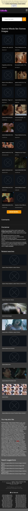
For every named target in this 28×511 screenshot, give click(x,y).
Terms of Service (19, 481)
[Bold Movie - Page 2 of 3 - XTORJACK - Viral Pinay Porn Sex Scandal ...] (8, 97)
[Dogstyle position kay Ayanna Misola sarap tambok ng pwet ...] (8, 62)
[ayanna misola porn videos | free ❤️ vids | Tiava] (8, 167)
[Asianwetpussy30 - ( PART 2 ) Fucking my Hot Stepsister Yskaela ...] (21, 115)
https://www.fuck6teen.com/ (21, 497)
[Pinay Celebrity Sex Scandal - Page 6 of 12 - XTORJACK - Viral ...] (21, 45)
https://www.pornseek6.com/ (21, 499)
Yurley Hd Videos (13, 433)
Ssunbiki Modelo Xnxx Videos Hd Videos (16, 455)
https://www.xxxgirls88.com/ (21, 495)
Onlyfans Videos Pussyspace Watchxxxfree (16, 429)
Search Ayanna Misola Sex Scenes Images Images (14, 473)
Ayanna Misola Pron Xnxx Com (9, 380)
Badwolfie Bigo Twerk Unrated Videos (10, 422)
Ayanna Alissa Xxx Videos (8, 300)
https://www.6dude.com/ (7, 498)
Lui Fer (2, 430)
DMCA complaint (9, 246)
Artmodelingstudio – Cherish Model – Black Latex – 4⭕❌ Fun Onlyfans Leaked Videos (13, 441)
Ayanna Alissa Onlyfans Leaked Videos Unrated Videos (14, 283)
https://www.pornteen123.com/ (20, 500)
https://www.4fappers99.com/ (7, 496)
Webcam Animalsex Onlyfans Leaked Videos (15, 451)
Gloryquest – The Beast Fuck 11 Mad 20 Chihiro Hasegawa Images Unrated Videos (13, 448)
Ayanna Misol (5, 397)
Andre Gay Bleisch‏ (9, 439)
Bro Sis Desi (12, 442)
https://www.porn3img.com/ (21, 505)
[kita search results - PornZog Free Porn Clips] (21, 62)
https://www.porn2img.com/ (21, 504)
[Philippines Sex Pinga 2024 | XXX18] (21, 150)
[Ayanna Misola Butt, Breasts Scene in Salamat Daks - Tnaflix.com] (8, 132)
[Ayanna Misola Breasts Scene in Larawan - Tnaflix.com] (8, 115)
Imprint (13, 481)
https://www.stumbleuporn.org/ (21, 507)
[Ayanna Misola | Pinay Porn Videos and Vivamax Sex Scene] (21, 185)
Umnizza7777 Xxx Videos (7, 453)
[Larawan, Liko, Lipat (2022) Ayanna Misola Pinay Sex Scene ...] (8, 45)
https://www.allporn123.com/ (21, 501)
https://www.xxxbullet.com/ (7, 503)
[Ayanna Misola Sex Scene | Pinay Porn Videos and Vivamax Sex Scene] (21, 97)
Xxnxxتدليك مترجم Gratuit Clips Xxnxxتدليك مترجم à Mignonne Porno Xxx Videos (13, 436)
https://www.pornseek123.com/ (21, 498)
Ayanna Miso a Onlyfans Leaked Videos (11, 332)
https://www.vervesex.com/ (7, 502)
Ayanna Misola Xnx (6, 364)
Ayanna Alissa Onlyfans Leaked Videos (11, 267)
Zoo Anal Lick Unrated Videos (12, 454)
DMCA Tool (19, 483)
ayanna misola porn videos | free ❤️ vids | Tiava (13, 170)
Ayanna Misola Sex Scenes (8, 348)
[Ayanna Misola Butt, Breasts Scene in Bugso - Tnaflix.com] (21, 167)
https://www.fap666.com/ (7, 499)
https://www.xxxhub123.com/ (7, 504)
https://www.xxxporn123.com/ (7, 505)
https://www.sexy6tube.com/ (21, 496)
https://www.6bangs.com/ (7, 497)
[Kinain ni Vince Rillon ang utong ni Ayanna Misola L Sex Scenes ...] (8, 80)
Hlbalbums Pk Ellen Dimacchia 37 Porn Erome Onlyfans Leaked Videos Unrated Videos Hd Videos (13, 445)
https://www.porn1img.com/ (21, 503)
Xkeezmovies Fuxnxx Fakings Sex (9, 426)
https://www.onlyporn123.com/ (20, 502)
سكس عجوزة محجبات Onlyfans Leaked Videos (13, 423)
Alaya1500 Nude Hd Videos (8, 428)
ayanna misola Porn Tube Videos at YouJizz (12, 152)
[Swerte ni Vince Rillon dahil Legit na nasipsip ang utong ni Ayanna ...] (21, 202)
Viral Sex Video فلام (22, 426)
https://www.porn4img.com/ (21, 506)
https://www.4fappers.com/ (7, 495)
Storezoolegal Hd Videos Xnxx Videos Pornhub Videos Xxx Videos (13, 424)
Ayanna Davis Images (7, 316)
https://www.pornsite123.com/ (7, 500)
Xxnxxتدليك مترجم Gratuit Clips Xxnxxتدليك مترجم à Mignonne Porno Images (13, 434)
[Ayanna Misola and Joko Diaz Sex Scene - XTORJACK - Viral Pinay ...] (8, 185)
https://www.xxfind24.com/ (7, 506)
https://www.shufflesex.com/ (7, 501)
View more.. (14, 212)
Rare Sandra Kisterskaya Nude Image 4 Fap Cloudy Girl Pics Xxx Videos (13, 438)
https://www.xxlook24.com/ (7, 507)
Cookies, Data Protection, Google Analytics (15, 3)
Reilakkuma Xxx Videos (6, 447)
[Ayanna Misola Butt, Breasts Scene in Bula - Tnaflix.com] (8, 202)
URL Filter (14, 483)
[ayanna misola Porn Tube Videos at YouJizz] (8, 150)
